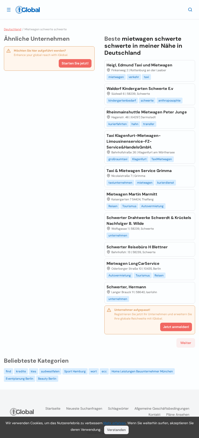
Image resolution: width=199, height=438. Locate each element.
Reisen (112, 206)
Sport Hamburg (75, 371)
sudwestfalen (50, 371)
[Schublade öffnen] (9, 9)
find (8, 371)
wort (94, 371)
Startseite (52, 408)
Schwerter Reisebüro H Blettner (137, 247)
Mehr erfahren (114, 423)
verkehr (134, 77)
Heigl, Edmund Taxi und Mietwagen (139, 65)
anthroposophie (169, 100)
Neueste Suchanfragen (84, 408)
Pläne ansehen (177, 414)
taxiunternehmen (120, 183)
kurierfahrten (117, 124)
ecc (104, 371)
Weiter (185, 343)
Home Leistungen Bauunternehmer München (142, 371)
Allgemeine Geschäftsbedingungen (161, 408)
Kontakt (154, 414)
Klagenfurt (139, 159)
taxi (146, 77)
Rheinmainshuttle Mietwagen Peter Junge (147, 112)
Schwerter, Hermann (126, 286)
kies (33, 371)
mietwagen (116, 77)
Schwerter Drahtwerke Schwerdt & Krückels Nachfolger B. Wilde (149, 220)
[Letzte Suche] (190, 9)
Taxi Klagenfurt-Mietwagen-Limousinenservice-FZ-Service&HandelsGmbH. (134, 141)
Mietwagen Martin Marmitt (132, 194)
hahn (135, 124)
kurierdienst (165, 183)
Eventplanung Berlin (19, 379)
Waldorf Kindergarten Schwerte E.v (140, 88)
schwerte (147, 100)
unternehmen (117, 235)
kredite (21, 371)
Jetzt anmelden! (176, 327)
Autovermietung (152, 206)
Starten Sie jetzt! (75, 63)
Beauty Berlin (47, 379)
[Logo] (28, 10)
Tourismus (129, 206)
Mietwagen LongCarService (133, 263)
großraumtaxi (117, 159)
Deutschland (12, 29)
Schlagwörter (118, 408)
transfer (148, 124)
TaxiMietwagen (161, 159)
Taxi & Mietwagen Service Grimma (139, 170)
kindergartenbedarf (122, 100)
